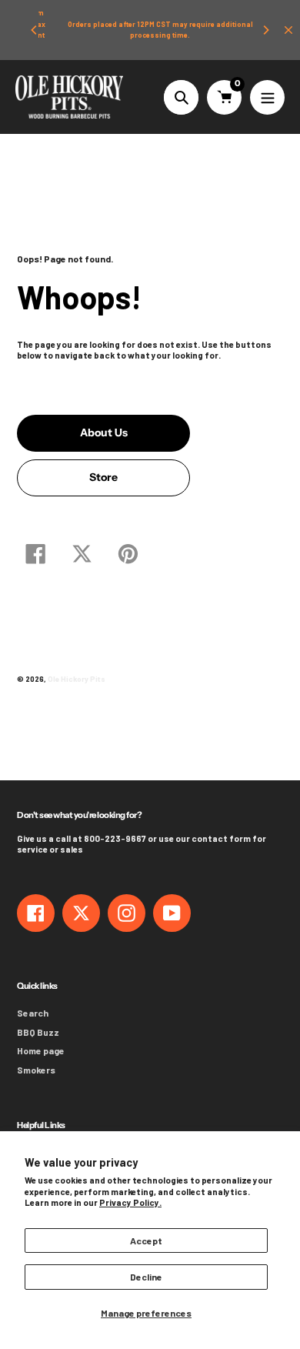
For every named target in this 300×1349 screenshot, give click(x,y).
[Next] (265, 30)
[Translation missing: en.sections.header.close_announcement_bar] (288, 30)
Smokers (36, 1069)
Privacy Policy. (130, 1202)
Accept (146, 1240)
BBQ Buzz (38, 1032)
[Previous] (34, 30)
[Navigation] (267, 97)
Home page (41, 1050)
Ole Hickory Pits (76, 678)
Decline (146, 1276)
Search (32, 1012)
